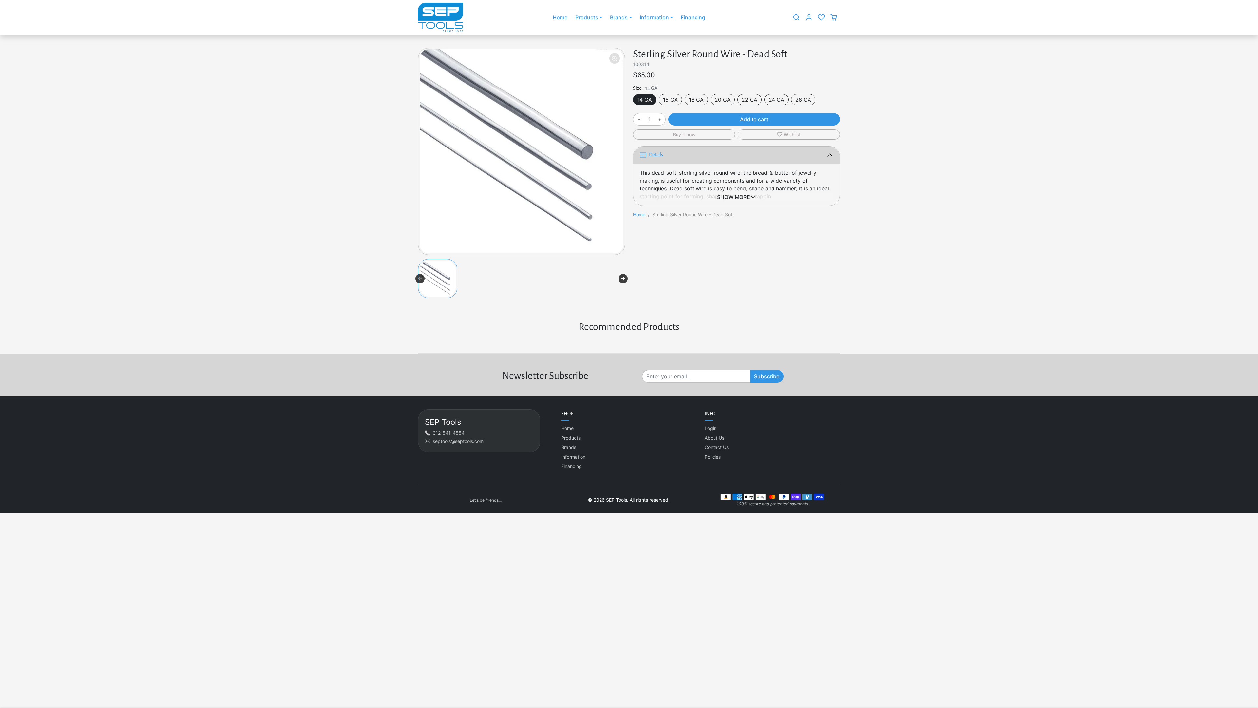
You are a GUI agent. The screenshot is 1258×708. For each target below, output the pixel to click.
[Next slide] (623, 278)
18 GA (696, 99)
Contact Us (717, 447)
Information (573, 457)
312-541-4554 (449, 433)
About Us (714, 438)
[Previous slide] (420, 278)
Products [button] (586, 17)
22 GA (749, 99)
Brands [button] (619, 17)
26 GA (803, 99)
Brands (568, 447)
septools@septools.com (458, 441)
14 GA (644, 99)
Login (710, 428)
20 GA (723, 99)
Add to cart (754, 119)
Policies (713, 457)
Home (560, 17)
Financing (693, 17)
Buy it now (684, 134)
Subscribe (766, 376)
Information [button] (654, 17)
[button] (796, 17)
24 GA (776, 99)
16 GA (670, 99)
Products (571, 438)
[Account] (809, 17)
